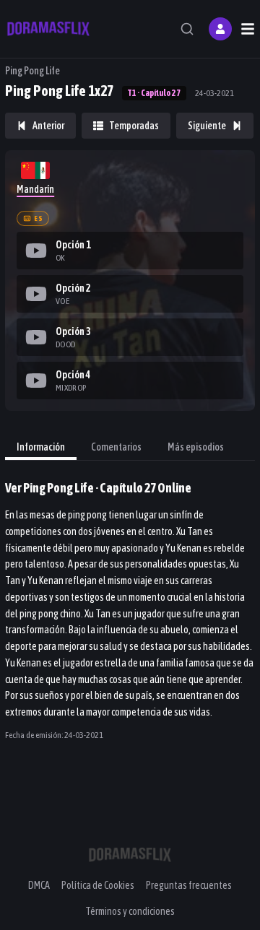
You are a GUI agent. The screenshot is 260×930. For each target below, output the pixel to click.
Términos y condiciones (130, 911)
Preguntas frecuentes (189, 885)
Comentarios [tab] (116, 447)
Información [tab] (41, 447)
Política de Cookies (97, 885)
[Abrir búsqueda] (187, 29)
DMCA (39, 885)
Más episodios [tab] (196, 447)
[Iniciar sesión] (220, 28)
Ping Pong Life (32, 71)
